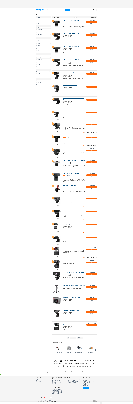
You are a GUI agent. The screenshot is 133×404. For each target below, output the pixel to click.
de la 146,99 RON (91, 272)
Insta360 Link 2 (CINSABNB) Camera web (71, 223)
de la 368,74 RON (91, 260)
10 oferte (91, 151)
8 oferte (92, 226)
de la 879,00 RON (91, 223)
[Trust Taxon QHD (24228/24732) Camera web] (57, 313)
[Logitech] (66, 364)
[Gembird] (71, 364)
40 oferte (91, 23)
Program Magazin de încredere (88, 381)
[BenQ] (82, 364)
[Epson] (56, 364)
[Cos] (94, 10)
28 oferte (91, 49)
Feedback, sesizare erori (71, 382)
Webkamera (48, 397)
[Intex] (74, 366)
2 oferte (92, 88)
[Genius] (92, 364)
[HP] (61, 361)
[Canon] (87, 361)
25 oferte (91, 62)
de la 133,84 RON (91, 111)
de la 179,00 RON (91, 98)
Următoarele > (80, 337)
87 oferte (91, 163)
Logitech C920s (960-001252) (57, 390)
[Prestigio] (79, 366)
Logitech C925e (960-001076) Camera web (71, 59)
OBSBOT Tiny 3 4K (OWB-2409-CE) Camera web (72, 247)
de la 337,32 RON (91, 310)
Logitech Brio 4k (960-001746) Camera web (71, 210)
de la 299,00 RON (91, 33)
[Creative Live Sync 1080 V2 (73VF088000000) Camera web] (57, 276)
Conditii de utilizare (47, 400)
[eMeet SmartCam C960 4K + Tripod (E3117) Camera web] (57, 289)
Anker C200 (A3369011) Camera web (70, 85)
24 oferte (91, 239)
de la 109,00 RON (91, 173)
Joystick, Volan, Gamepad (58, 352)
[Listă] (74, 17)
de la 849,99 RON (91, 122)
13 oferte (91, 326)
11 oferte (91, 250)
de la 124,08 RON (91, 185)
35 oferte (91, 213)
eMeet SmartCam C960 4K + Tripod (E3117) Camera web (74, 285)
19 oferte (91, 275)
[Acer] (71, 361)
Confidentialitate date (40, 400)
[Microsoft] (92, 361)
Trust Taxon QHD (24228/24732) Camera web (71, 310)
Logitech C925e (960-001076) (57, 392)
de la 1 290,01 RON (92, 323)
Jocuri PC (53, 384)
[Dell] (56, 361)
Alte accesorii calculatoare (79, 352)
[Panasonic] (82, 361)
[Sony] (76, 361)
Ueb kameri (54, 397)
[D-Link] (69, 366)
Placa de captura (91, 352)
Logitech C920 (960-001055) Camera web (71, 20)
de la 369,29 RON (91, 197)
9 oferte (92, 114)
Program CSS (85, 384)
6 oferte (92, 176)
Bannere (84, 383)
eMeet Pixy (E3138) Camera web (69, 260)
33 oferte (91, 75)
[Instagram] (96, 401)
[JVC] (87, 364)
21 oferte (91, 200)
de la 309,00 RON (91, 72)
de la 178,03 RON (91, 148)
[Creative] (84, 366)
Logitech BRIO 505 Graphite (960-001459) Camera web (73, 197)
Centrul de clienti (86, 379)
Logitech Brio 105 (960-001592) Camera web (71, 236)
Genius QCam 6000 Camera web (69, 185)
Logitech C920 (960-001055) (56, 389)
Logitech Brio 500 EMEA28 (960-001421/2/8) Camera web (74, 160)
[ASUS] (66, 361)
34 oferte (91, 36)
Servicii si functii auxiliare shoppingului (74, 379)
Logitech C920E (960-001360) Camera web (71, 46)
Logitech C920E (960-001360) (57, 391)
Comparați (91, 21)
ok (49, 19)
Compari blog (38, 381)
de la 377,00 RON (91, 85)
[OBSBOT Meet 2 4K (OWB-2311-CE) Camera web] (57, 300)
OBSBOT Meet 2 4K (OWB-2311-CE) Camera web (72, 297)
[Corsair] (61, 364)
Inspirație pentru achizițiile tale (72, 381)
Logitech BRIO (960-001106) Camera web (71, 135)
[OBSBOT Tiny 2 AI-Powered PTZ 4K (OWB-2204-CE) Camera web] (57, 326)
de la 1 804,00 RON (92, 247)
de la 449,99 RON (91, 160)
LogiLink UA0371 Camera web (69, 111)
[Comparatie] (91, 10)
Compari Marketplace (86, 382)
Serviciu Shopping (86, 385)
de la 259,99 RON (91, 59)
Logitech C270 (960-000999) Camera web (71, 173)
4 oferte (92, 263)
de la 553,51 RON (91, 210)
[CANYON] (58, 366)
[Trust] (76, 364)
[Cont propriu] (96, 10)
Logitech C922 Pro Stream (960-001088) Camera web (73, 72)
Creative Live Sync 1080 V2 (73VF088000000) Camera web (74, 272)
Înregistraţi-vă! (86, 387)
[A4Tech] (64, 366)
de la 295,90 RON (91, 20)
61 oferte (91, 101)
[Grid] (76, 17)
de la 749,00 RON (91, 135)
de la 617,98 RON (91, 297)
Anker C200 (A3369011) (56, 393)
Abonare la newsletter (71, 380)
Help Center (85, 380)
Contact (37, 380)
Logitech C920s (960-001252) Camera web (71, 33)
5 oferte (92, 288)
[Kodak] (89, 366)
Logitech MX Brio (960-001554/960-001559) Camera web (74, 122)
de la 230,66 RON (91, 285)
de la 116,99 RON (91, 236)
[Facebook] (94, 401)
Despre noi (38, 379)
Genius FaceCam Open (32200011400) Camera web (73, 148)
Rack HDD (69, 352)
